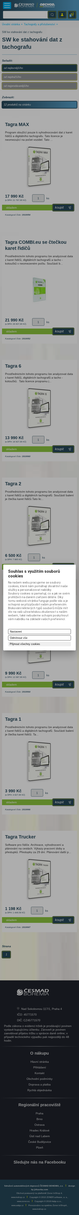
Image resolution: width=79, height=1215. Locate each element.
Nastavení (16, 631)
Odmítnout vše (18, 637)
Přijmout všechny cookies (25, 644)
